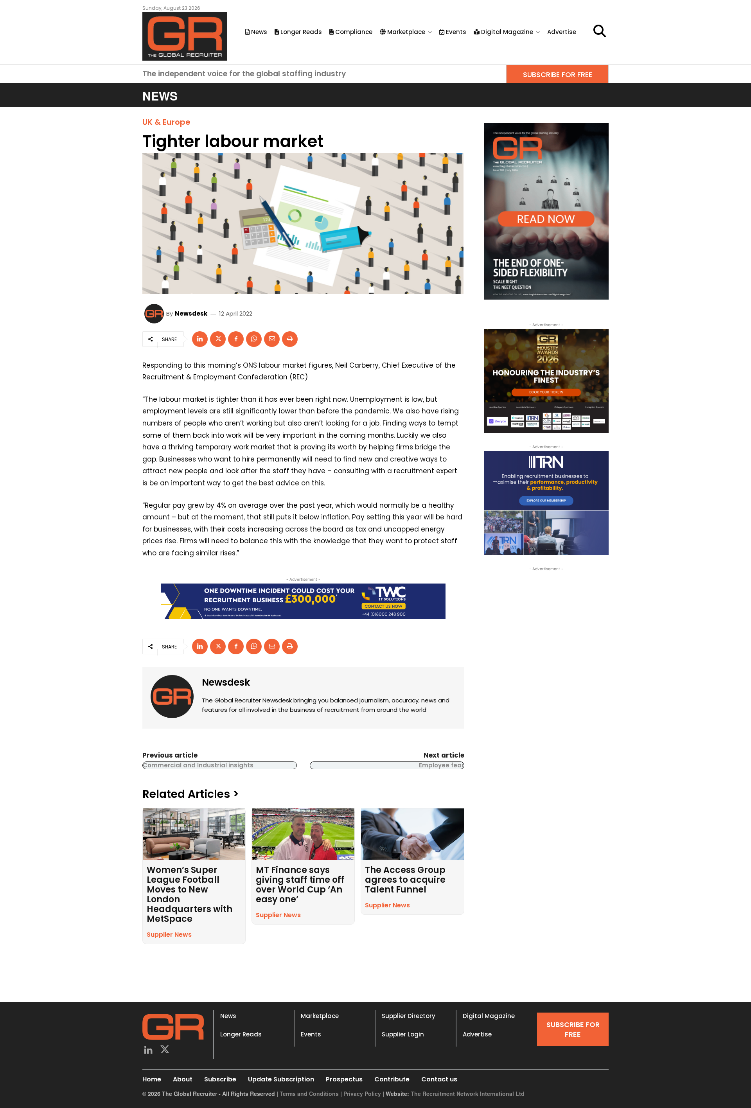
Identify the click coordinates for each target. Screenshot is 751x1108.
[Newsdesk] (155, 313)
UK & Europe (166, 122)
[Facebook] (236, 339)
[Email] (272, 339)
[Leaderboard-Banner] (303, 601)
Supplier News (169, 934)
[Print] (290, 339)
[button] (599, 31)
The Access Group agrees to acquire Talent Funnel (405, 880)
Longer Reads (241, 1034)
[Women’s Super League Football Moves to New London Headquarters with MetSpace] (194, 834)
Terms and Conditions (309, 1093)
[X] (218, 339)
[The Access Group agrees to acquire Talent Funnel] (412, 834)
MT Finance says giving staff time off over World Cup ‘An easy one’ (300, 884)
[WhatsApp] (254, 339)
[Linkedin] (200, 339)
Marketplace (320, 1016)
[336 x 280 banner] (546, 503)
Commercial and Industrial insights (198, 765)
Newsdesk (191, 313)
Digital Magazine (489, 1016)
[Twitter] (165, 1050)
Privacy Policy (362, 1093)
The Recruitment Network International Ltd (468, 1093)
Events (311, 1034)
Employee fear (441, 765)
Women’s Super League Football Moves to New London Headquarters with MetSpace (189, 894)
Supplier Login (403, 1034)
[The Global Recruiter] (184, 36)
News (228, 1016)
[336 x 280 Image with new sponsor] (546, 381)
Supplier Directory (408, 1016)
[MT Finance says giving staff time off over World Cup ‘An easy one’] (303, 834)
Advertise (477, 1034)
